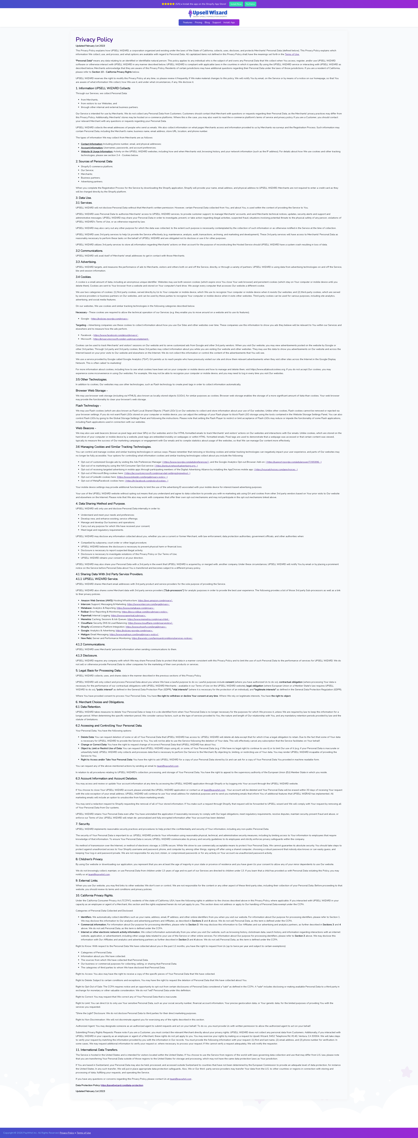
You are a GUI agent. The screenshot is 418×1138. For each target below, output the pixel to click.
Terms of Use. (292, 54)
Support (216, 22)
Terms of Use (84, 1132)
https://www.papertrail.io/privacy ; (128, 615)
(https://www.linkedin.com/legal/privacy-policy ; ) (142, 477)
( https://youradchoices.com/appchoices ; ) (276, 469)
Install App (229, 22)
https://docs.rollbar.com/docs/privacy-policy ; (145, 611)
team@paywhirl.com (167, 766)
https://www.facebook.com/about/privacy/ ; (116, 335)
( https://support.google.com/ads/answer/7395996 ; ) (294, 462)
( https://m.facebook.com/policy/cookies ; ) (146, 480)
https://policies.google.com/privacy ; (110, 318)
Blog (207, 22)
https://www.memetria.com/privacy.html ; (148, 619)
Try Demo (250, 4)
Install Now (236, 4)
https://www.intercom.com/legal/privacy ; (148, 604)
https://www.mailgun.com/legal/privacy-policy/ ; (134, 634)
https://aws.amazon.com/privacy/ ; (155, 600)
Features (187, 22)
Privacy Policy (67, 1132)
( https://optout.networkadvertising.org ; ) (176, 465)
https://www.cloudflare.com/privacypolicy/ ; (150, 623)
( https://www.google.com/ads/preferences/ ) (185, 462)
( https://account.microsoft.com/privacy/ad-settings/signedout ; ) (157, 473)
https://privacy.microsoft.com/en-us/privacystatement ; (121, 339)
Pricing (198, 22)
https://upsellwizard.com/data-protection (122, 1085)
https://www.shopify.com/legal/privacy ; (146, 626)
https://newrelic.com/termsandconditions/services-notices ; (162, 638)
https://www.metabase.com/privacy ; (135, 608)
